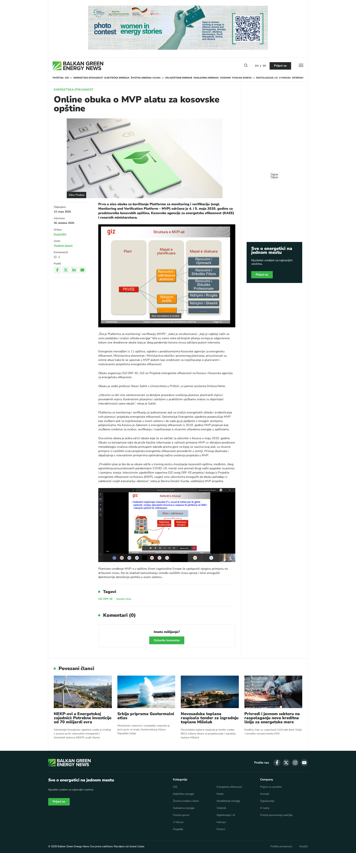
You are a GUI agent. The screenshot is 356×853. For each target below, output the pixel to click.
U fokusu (285, 77)
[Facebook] (57, 270)
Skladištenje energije (178, 77)
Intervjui (297, 77)
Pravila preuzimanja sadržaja (276, 815)
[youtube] (304, 762)
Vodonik (225, 77)
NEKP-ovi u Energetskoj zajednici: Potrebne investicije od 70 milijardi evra (82, 718)
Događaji (178, 829)
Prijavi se (280, 66)
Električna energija (116, 77)
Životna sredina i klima (146, 77)
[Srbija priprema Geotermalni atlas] (146, 692)
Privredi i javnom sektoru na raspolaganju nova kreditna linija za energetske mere (272, 718)
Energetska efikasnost (88, 77)
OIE (67, 77)
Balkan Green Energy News (73, 846)
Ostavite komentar (167, 640)
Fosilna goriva (242, 77)
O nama (264, 808)
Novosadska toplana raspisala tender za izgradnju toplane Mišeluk (209, 718)
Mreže (220, 794)
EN (256, 66)
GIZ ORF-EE (105, 599)
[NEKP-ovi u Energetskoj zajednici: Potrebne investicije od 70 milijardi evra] (83, 692)
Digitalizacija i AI (267, 77)
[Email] (82, 270)
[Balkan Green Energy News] (78, 65)
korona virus (123, 599)
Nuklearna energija (206, 77)
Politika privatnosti (281, 846)
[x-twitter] (286, 762)
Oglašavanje (267, 801)
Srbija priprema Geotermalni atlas (145, 716)
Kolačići (303, 846)
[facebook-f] (277, 762)
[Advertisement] (274, 174)
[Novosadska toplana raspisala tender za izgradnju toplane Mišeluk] (210, 692)
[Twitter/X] (65, 270)
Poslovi (221, 829)
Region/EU (60, 234)
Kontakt (264, 794)
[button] (246, 66)
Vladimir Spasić (63, 245)
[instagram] (295, 762)
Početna (58, 77)
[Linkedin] (74, 270)
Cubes (140, 846)
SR (264, 66)
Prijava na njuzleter (271, 786)
